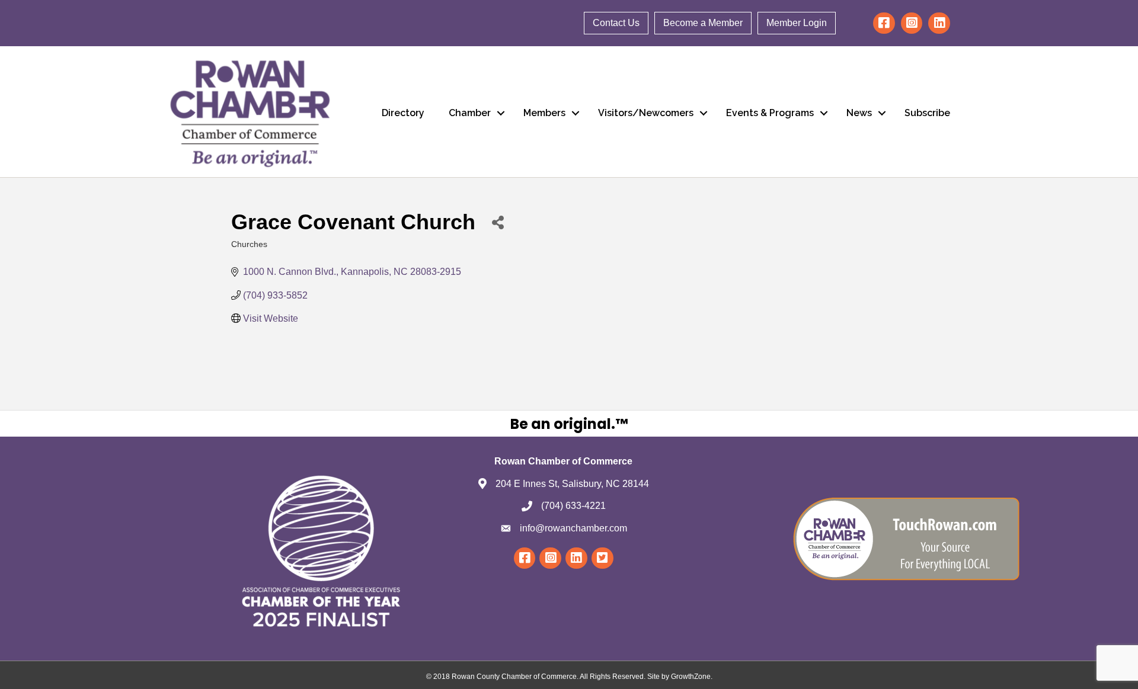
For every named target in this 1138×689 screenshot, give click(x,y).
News (859, 112)
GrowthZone (691, 676)
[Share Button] (497, 222)
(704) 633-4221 (573, 506)
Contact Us (616, 23)
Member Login (796, 23)
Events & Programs (770, 112)
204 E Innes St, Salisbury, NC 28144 (572, 484)
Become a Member (703, 23)
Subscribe (927, 112)
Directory (403, 112)
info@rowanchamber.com (573, 528)
